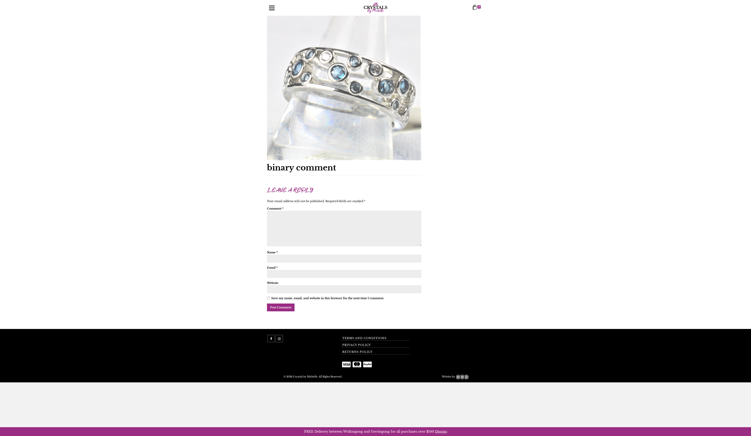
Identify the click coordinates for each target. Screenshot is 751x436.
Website (272, 283)
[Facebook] (271, 338)
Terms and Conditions (364, 338)
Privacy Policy (356, 345)
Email (272, 267)
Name (272, 252)
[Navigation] (272, 8)
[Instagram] (279, 338)
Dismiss (441, 431)
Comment (275, 208)
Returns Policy (357, 352)
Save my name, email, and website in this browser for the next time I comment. (327, 298)
